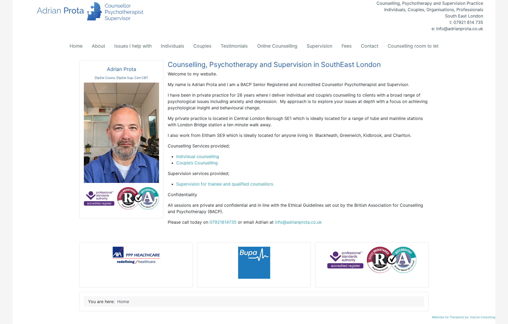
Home (76, 46)
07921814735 (223, 222)
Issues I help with (133, 46)
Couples (202, 46)
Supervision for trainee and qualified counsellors (224, 184)
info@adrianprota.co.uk (459, 28)
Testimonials (234, 46)
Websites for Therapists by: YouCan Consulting (463, 317)
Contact (369, 46)
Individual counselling (197, 156)
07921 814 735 (468, 22)
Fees (347, 46)
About (98, 46)
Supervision (319, 46)
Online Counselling (277, 46)
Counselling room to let (413, 46)
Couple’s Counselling (197, 162)
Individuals (172, 46)
